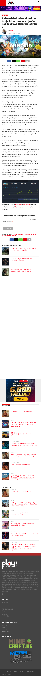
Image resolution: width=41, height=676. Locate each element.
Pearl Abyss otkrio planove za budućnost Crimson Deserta (21, 270)
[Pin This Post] (22, 60)
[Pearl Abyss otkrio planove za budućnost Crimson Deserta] (5, 272)
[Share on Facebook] (9, 60)
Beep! (3, 627)
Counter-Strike (18, 234)
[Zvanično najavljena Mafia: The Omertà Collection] (5, 261)
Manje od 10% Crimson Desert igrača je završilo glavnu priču (23, 249)
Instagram (26, 204)
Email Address (8, 221)
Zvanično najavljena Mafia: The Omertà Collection (21, 259)
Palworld (32, 234)
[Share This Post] (14, 60)
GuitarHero (5, 631)
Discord (17, 207)
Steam (14, 236)
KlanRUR (4, 626)
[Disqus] (20, 301)
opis (26, 234)
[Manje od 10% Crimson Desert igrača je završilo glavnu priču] (5, 251)
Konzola (4, 629)
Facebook (18, 204)
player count (7, 236)
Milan (11, 30)
